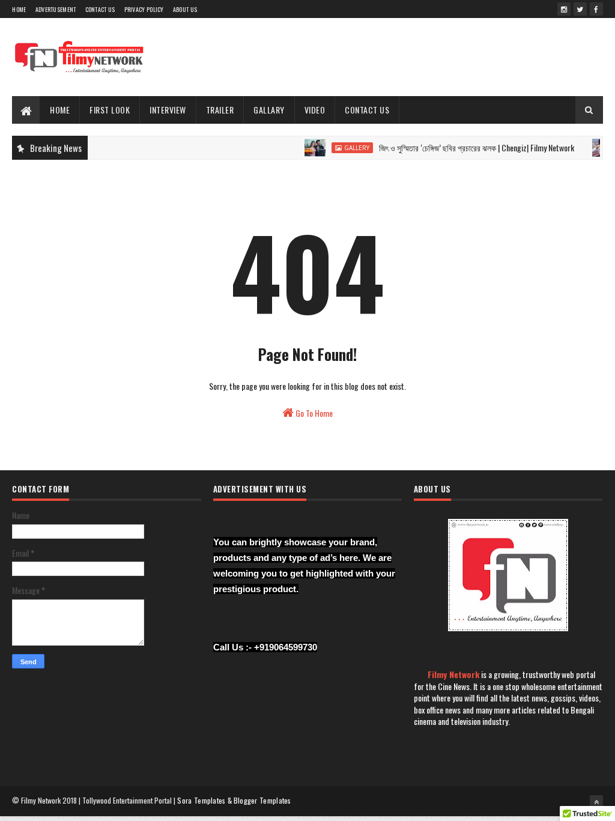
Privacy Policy (144, 9)
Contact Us (100, 9)
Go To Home (313, 413)
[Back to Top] (596, 801)
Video (315, 109)
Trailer (220, 109)
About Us (185, 9)
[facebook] (596, 9)
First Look (109, 109)
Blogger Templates (262, 800)
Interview (168, 109)
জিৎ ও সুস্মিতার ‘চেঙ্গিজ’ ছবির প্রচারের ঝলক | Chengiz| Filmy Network (468, 147)
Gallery (348, 148)
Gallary (269, 109)
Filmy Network (453, 674)
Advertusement (55, 9)
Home (19, 9)
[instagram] (564, 9)
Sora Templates (201, 800)
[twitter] (580, 9)
